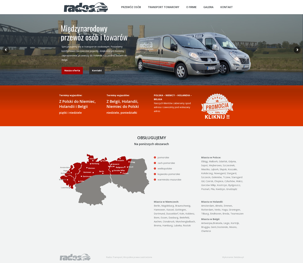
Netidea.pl (239, 257)
